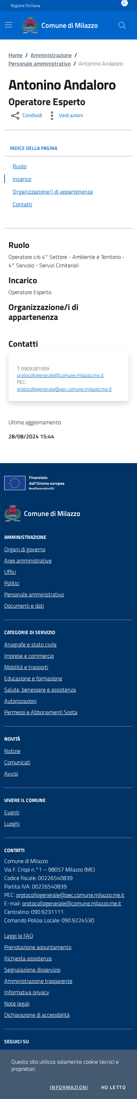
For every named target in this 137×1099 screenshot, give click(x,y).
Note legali (17, 1003)
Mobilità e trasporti (26, 667)
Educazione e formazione (33, 678)
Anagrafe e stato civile (30, 644)
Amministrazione (51, 55)
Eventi (11, 812)
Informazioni (69, 1087)
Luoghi (12, 823)
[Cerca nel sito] (122, 25)
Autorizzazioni (20, 701)
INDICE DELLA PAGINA (33, 148)
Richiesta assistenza (28, 958)
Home (15, 55)
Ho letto (113, 1087)
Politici (11, 583)
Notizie (12, 751)
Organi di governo (24, 549)
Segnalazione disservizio (32, 969)
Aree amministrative (28, 560)
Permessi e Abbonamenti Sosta (40, 712)
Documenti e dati (24, 605)
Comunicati (17, 762)
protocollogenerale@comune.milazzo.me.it (60, 375)
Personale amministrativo (39, 63)
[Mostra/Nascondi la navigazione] (8, 24)
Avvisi (11, 773)
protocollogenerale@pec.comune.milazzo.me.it (64, 389)
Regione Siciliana (25, 5)
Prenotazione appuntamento (37, 947)
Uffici (10, 571)
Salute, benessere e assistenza (40, 689)
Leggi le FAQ (18, 935)
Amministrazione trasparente (38, 981)
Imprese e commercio (29, 655)
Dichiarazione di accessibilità (37, 1014)
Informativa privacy (26, 992)
